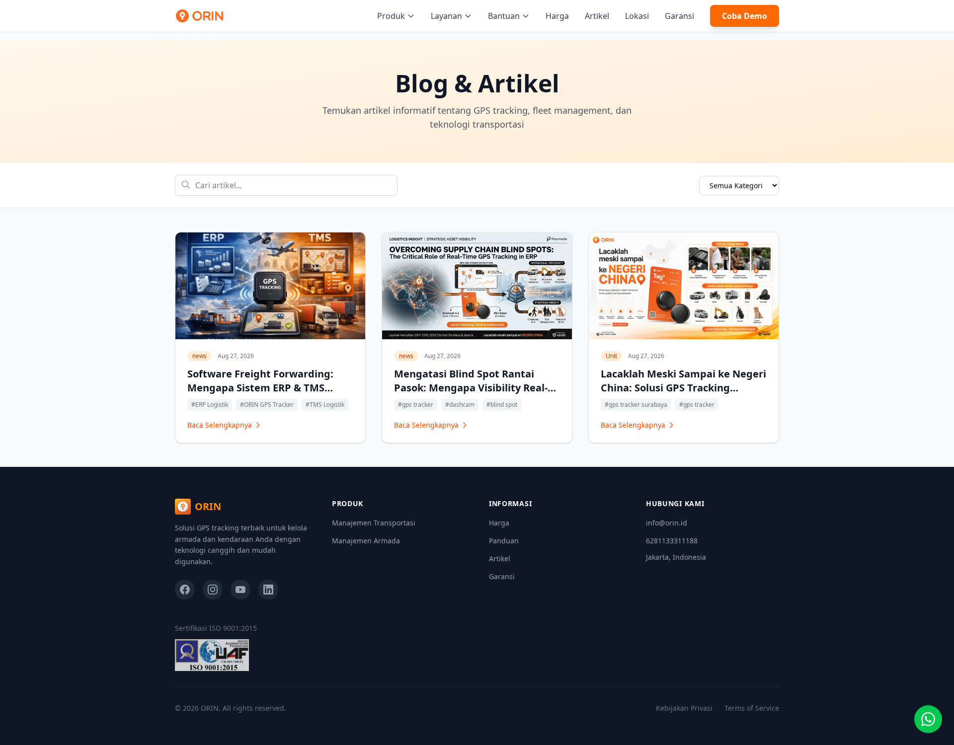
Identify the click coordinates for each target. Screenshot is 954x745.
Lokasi (637, 15)
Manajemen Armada (366, 540)
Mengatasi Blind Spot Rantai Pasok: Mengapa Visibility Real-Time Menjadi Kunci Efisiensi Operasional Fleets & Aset (471, 394)
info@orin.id (666, 522)
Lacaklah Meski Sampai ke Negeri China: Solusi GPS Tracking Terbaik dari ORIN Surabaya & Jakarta (683, 394)
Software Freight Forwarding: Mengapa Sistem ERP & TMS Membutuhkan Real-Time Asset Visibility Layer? (264, 394)
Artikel (597, 15)
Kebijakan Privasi (684, 708)
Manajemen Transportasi (373, 522)
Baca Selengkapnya (219, 425)
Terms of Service (751, 708)
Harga (557, 15)
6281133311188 (672, 540)
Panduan (504, 540)
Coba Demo (744, 15)
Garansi (679, 15)
